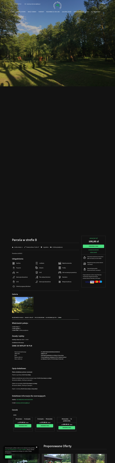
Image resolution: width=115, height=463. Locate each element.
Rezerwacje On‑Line (53, 12)
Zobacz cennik (93, 252)
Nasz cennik (32, 12)
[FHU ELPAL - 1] (23, 305)
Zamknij (8, 457)
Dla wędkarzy (95, 12)
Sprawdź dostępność (93, 249)
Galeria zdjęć (66, 12)
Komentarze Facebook (81, 12)
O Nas (12, 12)
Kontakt (41, 12)
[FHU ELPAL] (57, 5)
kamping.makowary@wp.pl (33, 4)
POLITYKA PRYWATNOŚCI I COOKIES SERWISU (15, 449)
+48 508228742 (17, 4)
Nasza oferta (21, 12)
